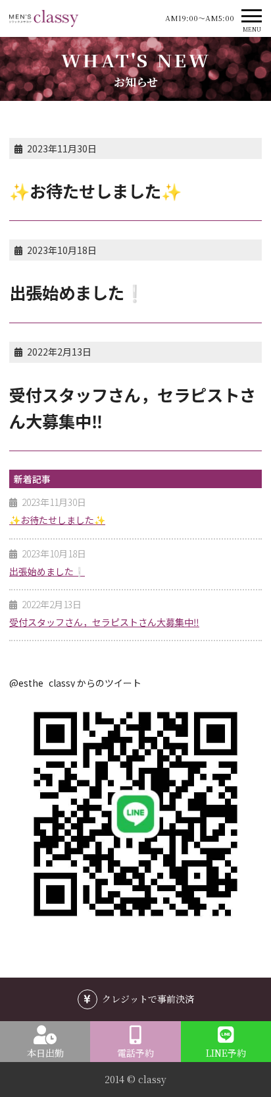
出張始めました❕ (47, 571)
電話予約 (135, 1052)
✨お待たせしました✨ (57, 519)
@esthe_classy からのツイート (75, 682)
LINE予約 (226, 1052)
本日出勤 (45, 1052)
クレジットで (148, 998)
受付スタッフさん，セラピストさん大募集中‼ (104, 622)
